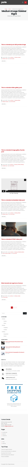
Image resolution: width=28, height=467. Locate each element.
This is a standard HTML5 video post (11, 239)
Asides (19, 57)
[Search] (25, 313)
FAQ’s (3, 441)
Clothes (19, 164)
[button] (22, 2)
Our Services (4, 432)
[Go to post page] (7, 116)
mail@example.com (8, 426)
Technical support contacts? (6, 449)
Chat (6, 58)
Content (4, 165)
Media (19, 100)
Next (16, 308)
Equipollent (6, 334)
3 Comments (11, 58)
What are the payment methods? (7, 454)
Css (6, 165)
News (5, 323)
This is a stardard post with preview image (13, 44)
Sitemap (4, 443)
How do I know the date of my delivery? (8, 451)
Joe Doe (11, 57)
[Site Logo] (4, 2)
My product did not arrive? (6, 453)
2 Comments (11, 165)
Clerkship (19, 252)
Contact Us (4, 435)
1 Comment (14, 253)
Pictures (6, 101)
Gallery (3, 101)
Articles (16, 57)
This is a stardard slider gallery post (11, 87)
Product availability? (5, 456)
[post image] (14, 32)
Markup (16, 100)
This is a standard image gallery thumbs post (13, 151)
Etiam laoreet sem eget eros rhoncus (12, 283)
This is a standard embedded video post (13, 200)
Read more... (4, 168)
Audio (7, 214)
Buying (16, 164)
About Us (4, 434)
